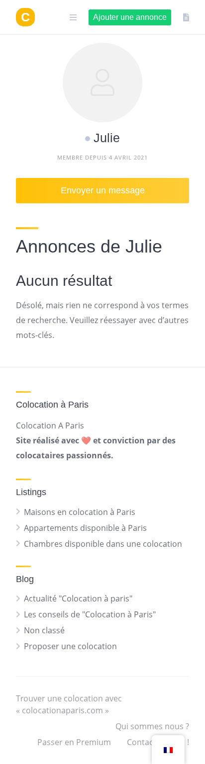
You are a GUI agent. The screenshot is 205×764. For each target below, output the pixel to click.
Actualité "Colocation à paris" (78, 598)
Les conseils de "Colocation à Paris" (90, 614)
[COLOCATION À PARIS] (25, 17)
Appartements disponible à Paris (85, 527)
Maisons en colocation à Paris (79, 512)
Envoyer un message (103, 190)
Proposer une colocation (70, 646)
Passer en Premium (74, 742)
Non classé (44, 630)
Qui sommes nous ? (152, 726)
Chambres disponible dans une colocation (103, 543)
